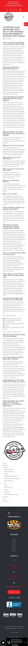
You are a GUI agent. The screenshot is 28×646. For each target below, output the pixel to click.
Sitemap (14, 550)
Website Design (8, 469)
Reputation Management (11, 476)
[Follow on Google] (20, 10)
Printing (6, 490)
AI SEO (6, 485)
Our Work (5, 496)
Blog (4, 499)
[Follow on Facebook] (7, 10)
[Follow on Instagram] (10, 10)
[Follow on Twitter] (17, 10)
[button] (26, 24)
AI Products (7, 492)
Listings (6, 474)
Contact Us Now (14, 592)
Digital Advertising (9, 471)
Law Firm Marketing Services (12, 478)
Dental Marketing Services (11, 494)
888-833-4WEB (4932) (14, 3)
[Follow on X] (16, 597)
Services (5, 467)
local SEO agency (17, 293)
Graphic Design (8, 487)
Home (4, 463)
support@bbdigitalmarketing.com (13, 5)
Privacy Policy (14, 632)
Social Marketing (8, 480)
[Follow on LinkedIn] (13, 10)
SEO (5, 483)
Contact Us (6, 501)
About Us (5, 465)
